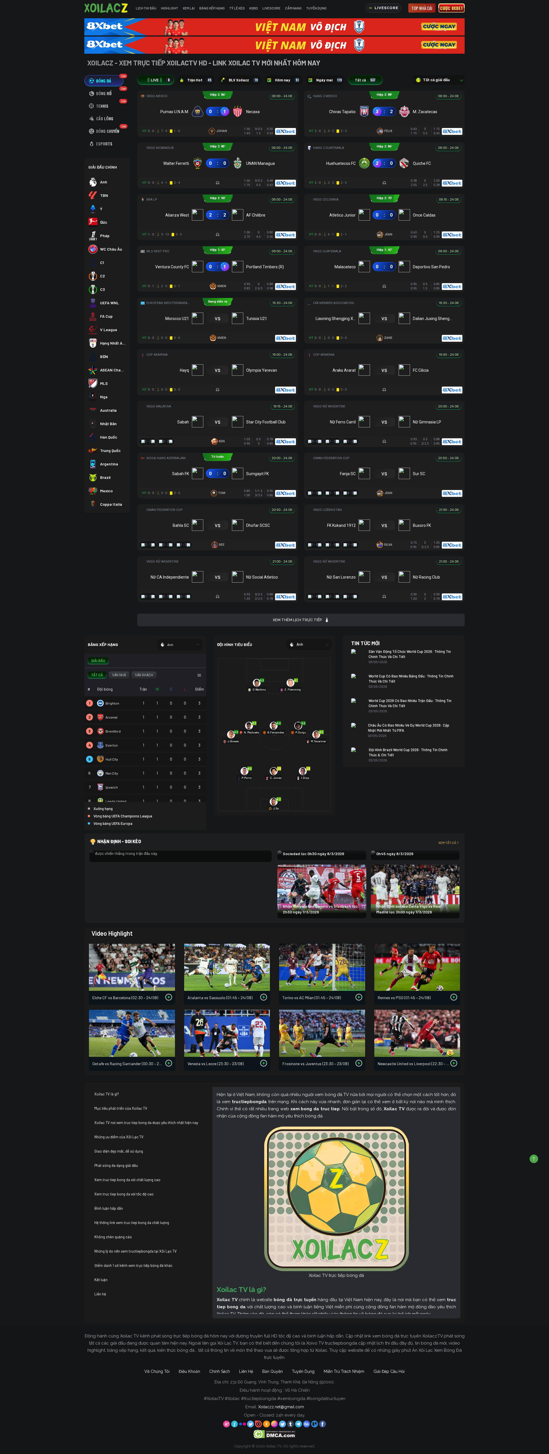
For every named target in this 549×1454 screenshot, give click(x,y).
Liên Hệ (246, 1371)
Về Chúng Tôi (157, 1371)
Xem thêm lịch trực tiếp (297, 620)
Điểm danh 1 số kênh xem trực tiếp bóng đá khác (133, 1265)
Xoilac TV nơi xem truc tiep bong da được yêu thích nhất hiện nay (146, 1122)
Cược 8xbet (451, 8)
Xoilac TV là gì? (106, 1094)
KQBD (253, 8)
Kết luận (101, 1279)
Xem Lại (189, 8)
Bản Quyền (272, 1371)
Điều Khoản (189, 1371)
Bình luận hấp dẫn (108, 1208)
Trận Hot (199, 80)
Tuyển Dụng (316, 8)
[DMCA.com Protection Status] (274, 1433)
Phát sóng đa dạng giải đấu (116, 1165)
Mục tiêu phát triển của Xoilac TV (120, 1108)
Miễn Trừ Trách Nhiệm (344, 1371)
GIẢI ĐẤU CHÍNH (102, 167)
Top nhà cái (421, 8)
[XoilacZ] (106, 8)
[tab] (104, 80)
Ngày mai (329, 80)
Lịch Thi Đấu (146, 8)
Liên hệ (100, 1294)
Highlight (169, 8)
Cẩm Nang (293, 8)
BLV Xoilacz (243, 80)
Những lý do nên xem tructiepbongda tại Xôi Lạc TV (135, 1251)
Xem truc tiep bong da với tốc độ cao (124, 1194)
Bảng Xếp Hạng (212, 8)
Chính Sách (219, 1371)
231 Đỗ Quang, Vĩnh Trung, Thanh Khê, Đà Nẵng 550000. (282, 1382)
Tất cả (365, 80)
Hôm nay (287, 80)
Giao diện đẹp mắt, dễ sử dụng (118, 1151)
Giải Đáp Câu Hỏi (389, 1371)
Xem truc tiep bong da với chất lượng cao (127, 1179)
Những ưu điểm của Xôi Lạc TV (119, 1137)
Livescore (271, 8)
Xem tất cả (447, 843)
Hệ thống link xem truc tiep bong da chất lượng (131, 1222)
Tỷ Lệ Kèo (237, 8)
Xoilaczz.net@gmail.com (281, 1407)
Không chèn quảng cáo (113, 1237)
